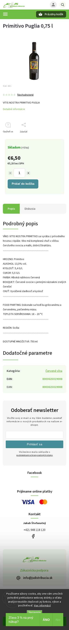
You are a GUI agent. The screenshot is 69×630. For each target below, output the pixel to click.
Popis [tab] (11, 209)
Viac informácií (42, 605)
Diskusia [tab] (30, 209)
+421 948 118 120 (34, 530)
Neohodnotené (25, 95)
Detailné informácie (14, 109)
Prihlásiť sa (34, 444)
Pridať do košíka (23, 183)
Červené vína (53, 371)
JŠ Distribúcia (33, 536)
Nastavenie (34, 612)
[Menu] (5, 14)
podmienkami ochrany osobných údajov (34, 455)
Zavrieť (53, 138)
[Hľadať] (62, 4)
